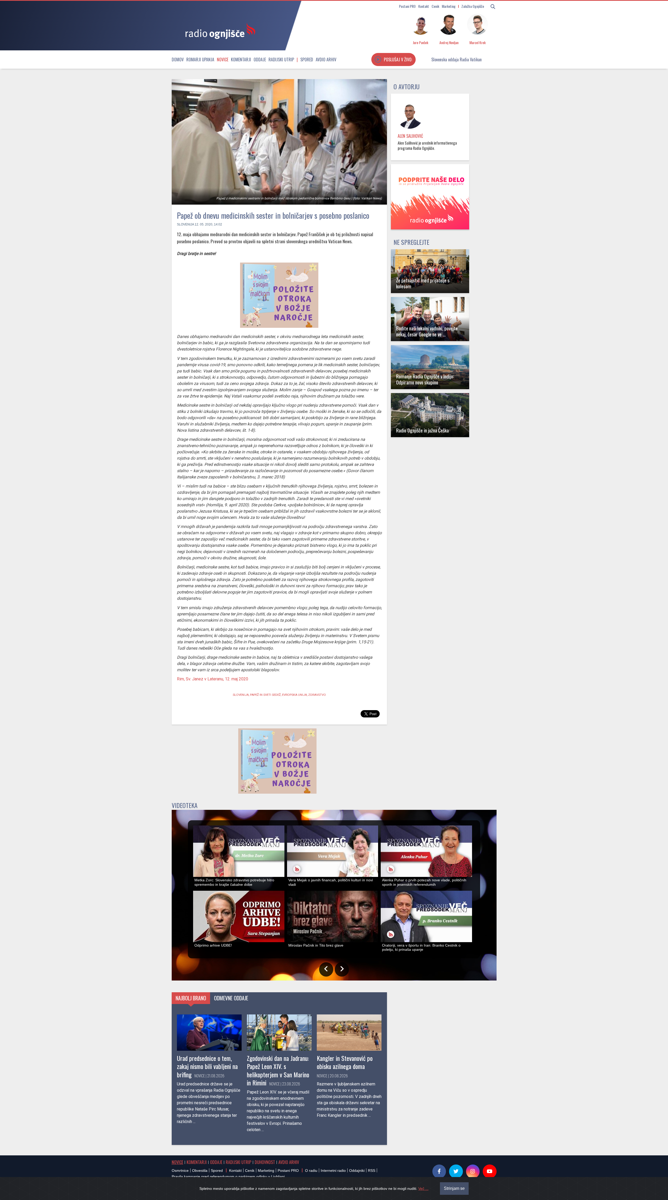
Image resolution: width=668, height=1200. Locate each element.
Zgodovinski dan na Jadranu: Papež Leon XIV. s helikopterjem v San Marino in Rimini (278, 1070)
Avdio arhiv (326, 59)
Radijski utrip (281, 59)
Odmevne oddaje (231, 998)
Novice (222, 59)
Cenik (435, 6)
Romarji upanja (200, 59)
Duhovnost (265, 1162)
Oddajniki (357, 1170)
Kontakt (423, 6)
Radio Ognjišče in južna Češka (422, 430)
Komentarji (241, 59)
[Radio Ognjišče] (219, 31)
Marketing (449, 6)
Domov (178, 59)
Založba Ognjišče (472, 6)
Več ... (423, 1188)
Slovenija (185, 224)
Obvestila (199, 1170)
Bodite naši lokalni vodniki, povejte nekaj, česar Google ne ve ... (427, 331)
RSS (371, 1170)
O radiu (311, 1170)
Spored (306, 59)
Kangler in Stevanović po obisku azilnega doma (345, 1062)
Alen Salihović (410, 136)
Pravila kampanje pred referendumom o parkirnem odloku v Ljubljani (228, 1176)
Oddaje (260, 59)
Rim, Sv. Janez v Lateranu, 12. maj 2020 (212, 678)
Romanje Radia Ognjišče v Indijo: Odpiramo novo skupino (425, 379)
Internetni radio (333, 1170)
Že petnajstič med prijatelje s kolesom (423, 283)
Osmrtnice (180, 1170)
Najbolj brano (191, 998)
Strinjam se (454, 1188)
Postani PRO (407, 6)
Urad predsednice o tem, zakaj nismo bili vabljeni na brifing (207, 1066)
